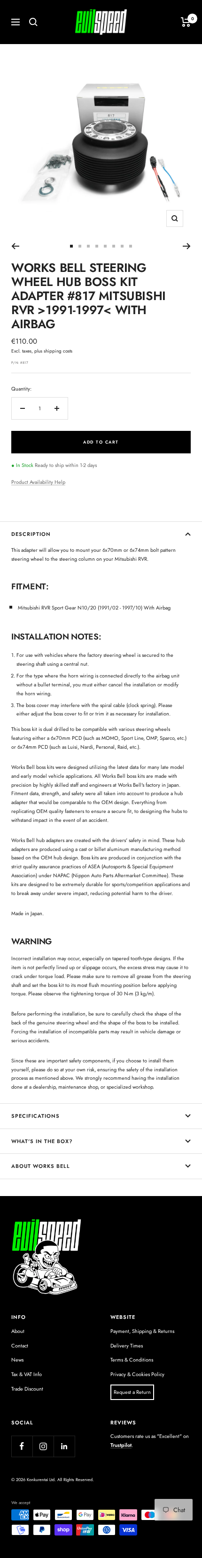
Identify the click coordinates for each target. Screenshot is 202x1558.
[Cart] (186, 22)
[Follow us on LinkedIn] (64, 1446)
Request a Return (132, 1392)
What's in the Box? (42, 1141)
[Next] (187, 246)
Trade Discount (27, 1388)
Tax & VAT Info (26, 1374)
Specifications (35, 1116)
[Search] (33, 22)
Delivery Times (126, 1345)
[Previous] (15, 246)
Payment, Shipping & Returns (142, 1331)
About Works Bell (40, 1166)
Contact (19, 1345)
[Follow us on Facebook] (21, 1446)
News (17, 1359)
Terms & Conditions (131, 1359)
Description (31, 534)
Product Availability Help (38, 482)
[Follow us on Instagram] (43, 1446)
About (17, 1331)
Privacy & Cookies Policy (137, 1374)
